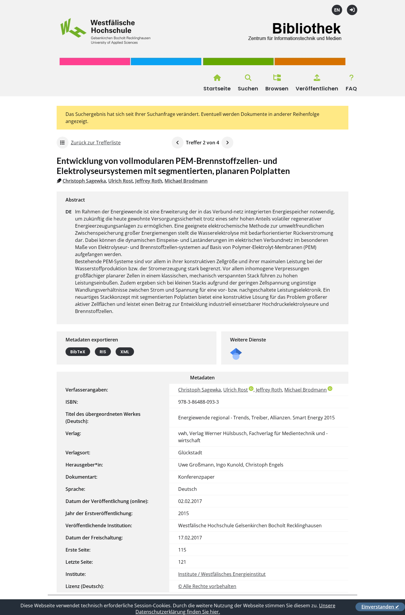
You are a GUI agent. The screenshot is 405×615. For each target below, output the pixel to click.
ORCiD (251, 388)
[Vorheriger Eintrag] (178, 142)
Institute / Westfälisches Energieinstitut (222, 574)
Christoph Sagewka (84, 181)
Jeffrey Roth (148, 181)
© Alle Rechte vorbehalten (207, 586)
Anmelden (352, 10)
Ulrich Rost (120, 181)
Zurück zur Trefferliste (96, 142)
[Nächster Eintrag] (227, 142)
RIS (103, 352)
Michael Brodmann (186, 181)
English (337, 10)
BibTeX (77, 352)
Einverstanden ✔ (380, 606)
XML (124, 352)
